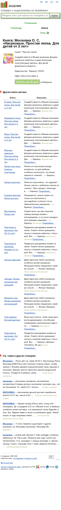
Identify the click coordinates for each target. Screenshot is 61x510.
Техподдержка (18, 458)
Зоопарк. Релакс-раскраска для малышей (12, 282)
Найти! (55, 16)
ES (52, 2)
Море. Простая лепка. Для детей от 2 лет (12, 137)
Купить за (27, 81)
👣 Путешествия (7, 463)
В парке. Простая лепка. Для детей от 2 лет (12, 105)
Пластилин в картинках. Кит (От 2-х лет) (11, 230)
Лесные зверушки (12, 260)
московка (7, 381)
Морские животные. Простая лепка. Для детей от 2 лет (11, 156)
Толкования (30, 23)
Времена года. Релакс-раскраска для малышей (12, 301)
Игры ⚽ (44, 33)
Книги (44, 28)
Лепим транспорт (12, 182)
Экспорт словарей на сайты (11, 467)
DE (46, 2)
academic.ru (11, 4)
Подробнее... (30, 114)
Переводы (16, 28)
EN (41, 2)
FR (57, 2)
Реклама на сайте (30, 458)
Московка (8, 361)
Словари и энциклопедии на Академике (24, 10)
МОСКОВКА (8, 392)
